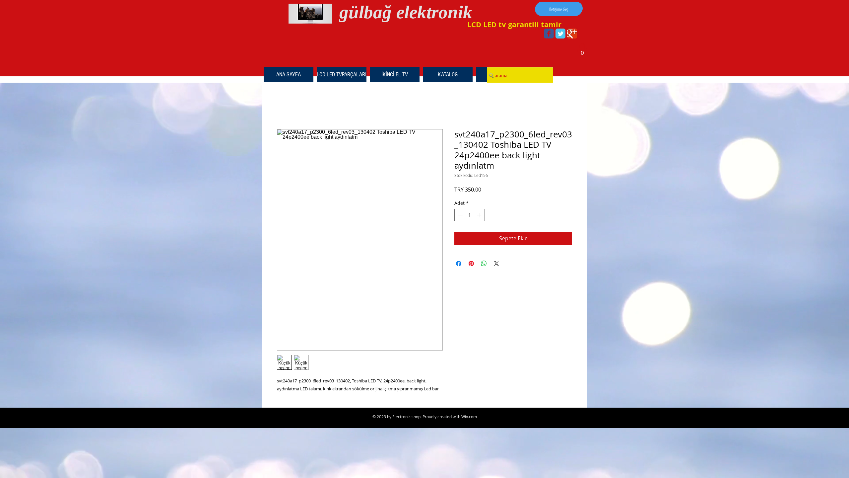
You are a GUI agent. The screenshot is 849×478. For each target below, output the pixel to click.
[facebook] (549, 34)
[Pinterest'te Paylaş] (471, 264)
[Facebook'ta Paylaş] (459, 264)
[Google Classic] (572, 34)
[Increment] (480, 215)
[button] (582, 50)
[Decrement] (459, 215)
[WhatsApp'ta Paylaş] (484, 264)
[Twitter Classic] (560, 34)
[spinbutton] (470, 215)
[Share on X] (496, 264)
